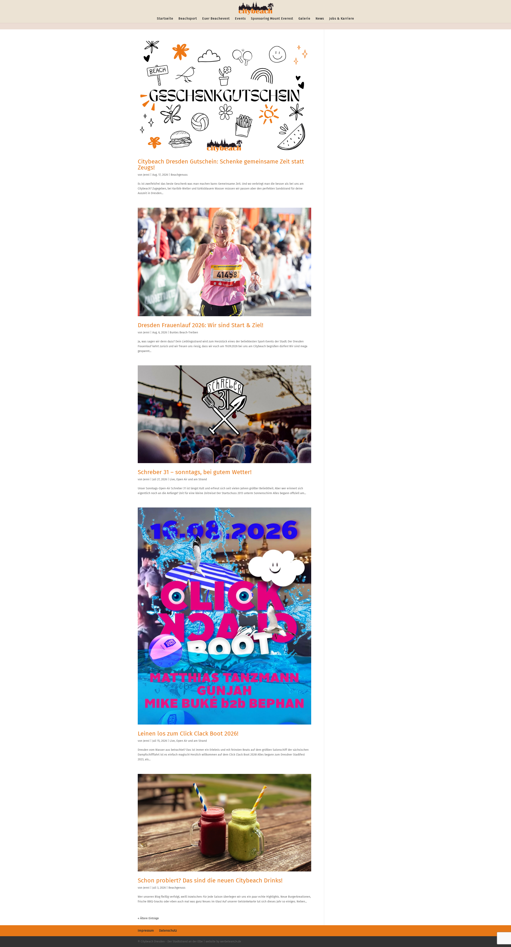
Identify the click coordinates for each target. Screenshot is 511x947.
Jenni (146, 174)
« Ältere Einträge (148, 918)
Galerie (304, 18)
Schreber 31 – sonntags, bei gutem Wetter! (195, 472)
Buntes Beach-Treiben (184, 332)
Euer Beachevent (216, 18)
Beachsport (187, 18)
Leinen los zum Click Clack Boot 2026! (188, 733)
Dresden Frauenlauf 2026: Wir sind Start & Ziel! (200, 325)
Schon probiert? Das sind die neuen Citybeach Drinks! (210, 880)
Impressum (146, 930)
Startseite (165, 18)
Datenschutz (168, 930)
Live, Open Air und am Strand (188, 479)
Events (240, 18)
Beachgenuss (179, 174)
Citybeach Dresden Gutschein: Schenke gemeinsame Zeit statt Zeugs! (221, 164)
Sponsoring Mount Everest (272, 18)
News (320, 18)
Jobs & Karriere (341, 18)
